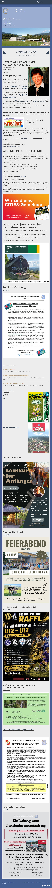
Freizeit (24, 88)
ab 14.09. (5, 460)
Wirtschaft (14, 86)
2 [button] (43, 44)
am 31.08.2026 (6, 690)
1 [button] (42, 44)
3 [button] (45, 44)
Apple (24, 176)
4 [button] (46, 44)
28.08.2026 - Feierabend (9, 369)
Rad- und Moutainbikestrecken (36, 101)
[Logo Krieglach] (13, 122)
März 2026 (5, 398)
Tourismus (6, 88)
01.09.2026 (5, 809)
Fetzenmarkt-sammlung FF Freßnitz (18, 729)
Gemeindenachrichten (8, 391)
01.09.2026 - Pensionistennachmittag (13, 383)
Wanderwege (22, 101)
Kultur (12, 90)
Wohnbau (24, 86)
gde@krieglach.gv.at (10, 25)
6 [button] (49, 44)
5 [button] (47, 44)
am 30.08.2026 (6, 609)
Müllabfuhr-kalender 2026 (11, 427)
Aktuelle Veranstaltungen (9, 366)
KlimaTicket (6, 290)
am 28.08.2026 (6, 534)
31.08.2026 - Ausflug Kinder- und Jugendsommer (16, 375)
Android (20, 176)
